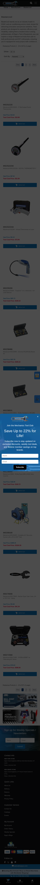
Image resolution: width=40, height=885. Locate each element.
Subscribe (20, 467)
